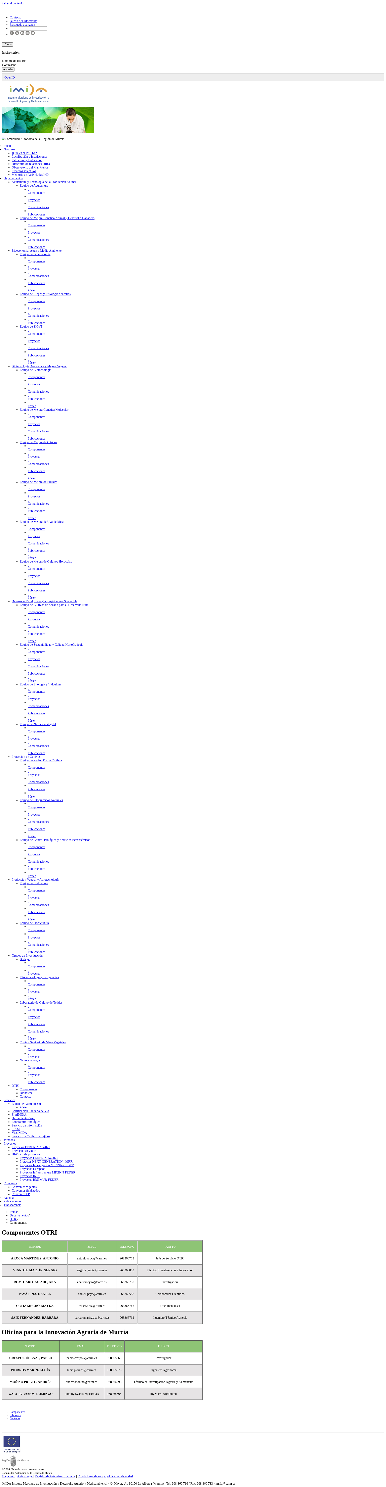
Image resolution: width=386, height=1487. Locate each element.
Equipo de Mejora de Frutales (38, 482)
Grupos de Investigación (27, 955)
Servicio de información (27, 1125)
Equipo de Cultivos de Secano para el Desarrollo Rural (54, 605)
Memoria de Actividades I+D (30, 174)
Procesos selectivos (24, 171)
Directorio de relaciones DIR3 (31, 163)
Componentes (36, 192)
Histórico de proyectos (26, 1154)
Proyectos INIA (30, 1176)
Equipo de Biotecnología (35, 370)
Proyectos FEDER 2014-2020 (39, 1158)
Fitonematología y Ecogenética (39, 977)
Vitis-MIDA (19, 1132)
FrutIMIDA (19, 1114)
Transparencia (12, 1205)
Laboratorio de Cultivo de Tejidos (41, 1002)
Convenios (10, 1183)
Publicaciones (36, 214)
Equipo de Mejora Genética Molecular (44, 409)
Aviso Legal (25, 1476)
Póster (32, 290)
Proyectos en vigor (23, 1150)
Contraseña (9, 65)
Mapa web (8, 1476)
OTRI (15, 1085)
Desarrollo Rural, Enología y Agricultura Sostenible (44, 601)
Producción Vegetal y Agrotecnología (35, 879)
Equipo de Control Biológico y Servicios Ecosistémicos (55, 840)
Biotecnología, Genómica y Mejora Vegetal (39, 366)
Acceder (8, 69)
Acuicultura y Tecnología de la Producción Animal (44, 182)
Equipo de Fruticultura (34, 883)
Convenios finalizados (26, 1190)
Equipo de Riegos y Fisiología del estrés (45, 294)
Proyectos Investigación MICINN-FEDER (47, 1165)
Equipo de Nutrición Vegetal (38, 724)
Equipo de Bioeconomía (35, 254)
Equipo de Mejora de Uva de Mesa (42, 521)
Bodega (25, 959)
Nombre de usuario (14, 60)
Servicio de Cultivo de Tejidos (31, 1136)
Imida (13, 1211)
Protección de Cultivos (26, 756)
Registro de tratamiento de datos (55, 1476)
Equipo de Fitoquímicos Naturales (41, 800)
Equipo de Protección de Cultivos (41, 760)
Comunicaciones (38, 207)
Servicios (9, 1100)
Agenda (9, 1197)
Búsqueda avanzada (22, 24)
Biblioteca (26, 1093)
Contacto (25, 1096)
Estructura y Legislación (27, 160)
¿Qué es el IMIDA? (24, 153)
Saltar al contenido (13, 3)
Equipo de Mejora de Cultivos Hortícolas (46, 561)
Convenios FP (21, 1194)
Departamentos (13, 178)
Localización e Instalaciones (29, 156)
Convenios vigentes (24, 1187)
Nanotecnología (30, 1060)
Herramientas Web (23, 1118)
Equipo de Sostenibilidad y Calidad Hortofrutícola (51, 644)
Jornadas (9, 1140)
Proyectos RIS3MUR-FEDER (39, 1179)
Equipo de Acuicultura (34, 185)
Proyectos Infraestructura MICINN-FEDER (47, 1172)
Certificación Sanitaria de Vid (30, 1111)
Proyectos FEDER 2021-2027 (31, 1147)
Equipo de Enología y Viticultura (41, 684)
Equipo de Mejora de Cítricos (38, 442)
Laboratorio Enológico (26, 1121)
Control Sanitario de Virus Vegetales (43, 1042)
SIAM (16, 1129)
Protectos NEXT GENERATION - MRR (46, 1161)
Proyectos (34, 200)
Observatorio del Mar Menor (30, 167)
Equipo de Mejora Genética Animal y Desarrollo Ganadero (57, 218)
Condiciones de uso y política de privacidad (105, 1476)
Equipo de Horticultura (34, 923)
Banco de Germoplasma (27, 1103)
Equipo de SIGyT (31, 326)
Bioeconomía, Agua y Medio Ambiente (37, 250)
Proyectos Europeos (32, 1168)
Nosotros (9, 149)
